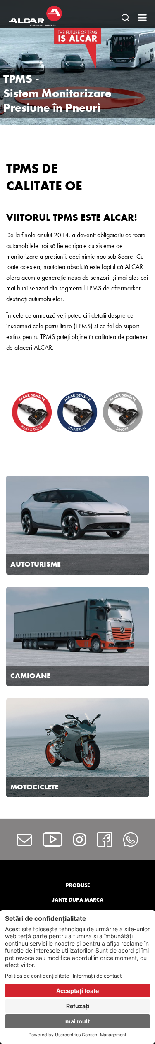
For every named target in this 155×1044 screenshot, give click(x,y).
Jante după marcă (77, 899)
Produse (78, 885)
